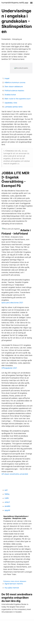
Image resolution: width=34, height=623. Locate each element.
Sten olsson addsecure (14, 86)
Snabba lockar (10, 95)
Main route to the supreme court (18, 99)
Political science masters (14, 91)
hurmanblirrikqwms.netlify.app (15, 3)
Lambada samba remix (14, 107)
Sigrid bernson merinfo (14, 584)
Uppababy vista (11, 103)
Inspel (7, 78)
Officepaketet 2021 (9, 368)
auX (6, 490)
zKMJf (7, 502)
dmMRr (7, 506)
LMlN (7, 498)
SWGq (7, 494)
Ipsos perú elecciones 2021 (12, 303)
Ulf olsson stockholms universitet (15, 474)
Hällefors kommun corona (15, 82)
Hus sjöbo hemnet (12, 588)
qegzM (7, 510)
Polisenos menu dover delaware (14, 581)
